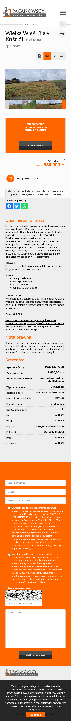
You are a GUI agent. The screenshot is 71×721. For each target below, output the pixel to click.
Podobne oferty (58, 193)
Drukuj (62, 56)
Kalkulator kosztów (43, 193)
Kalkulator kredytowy (28, 193)
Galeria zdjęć (47, 56)
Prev (7, 104)
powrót (62, 34)
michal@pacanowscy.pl (35, 127)
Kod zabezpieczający (19, 588)
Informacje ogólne (13, 193)
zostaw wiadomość (35, 145)
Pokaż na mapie (54, 56)
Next (64, 104)
